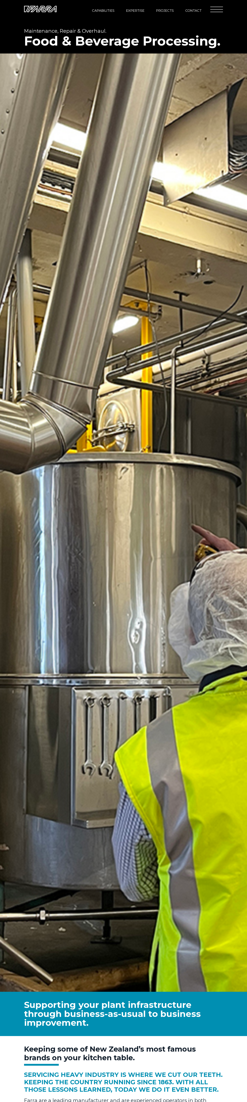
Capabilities (103, 11)
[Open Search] (204, 9)
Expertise (135, 11)
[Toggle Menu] (216, 9)
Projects (165, 11)
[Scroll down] (225, 1074)
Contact (193, 11)
